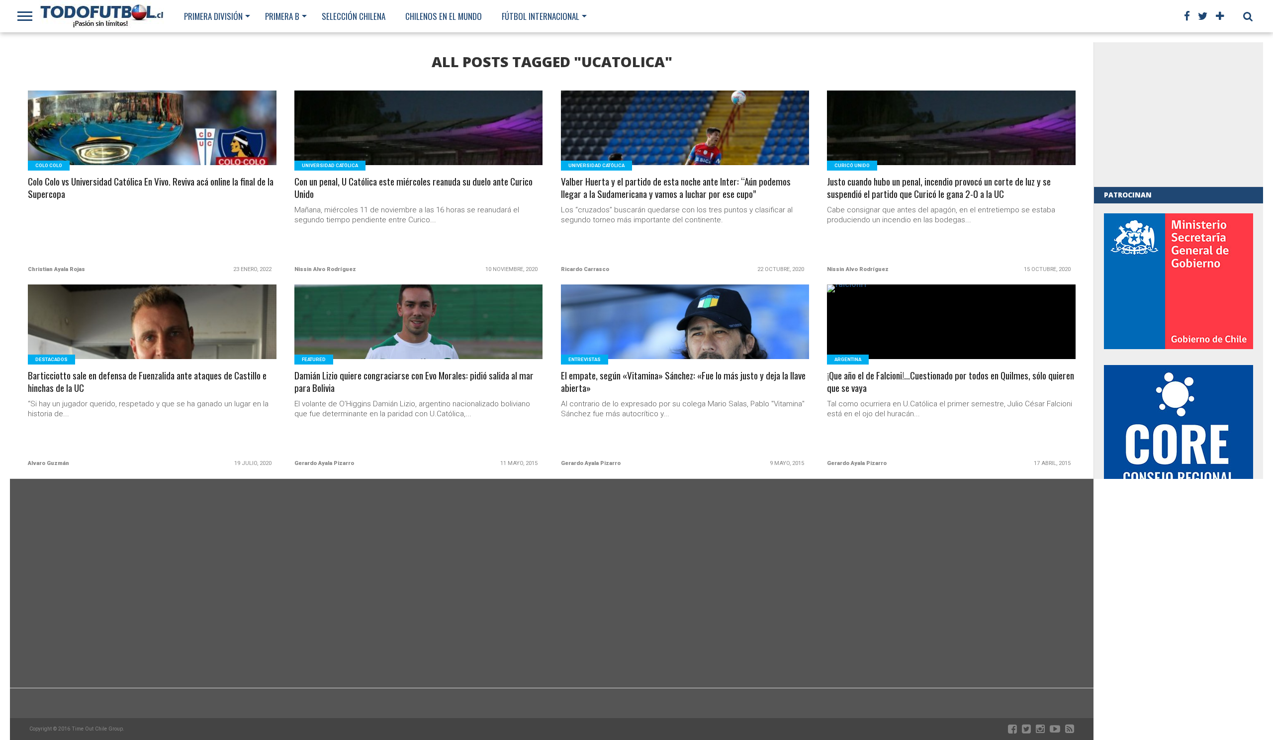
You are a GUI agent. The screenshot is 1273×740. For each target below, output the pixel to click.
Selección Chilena (353, 16)
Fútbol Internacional (540, 16)
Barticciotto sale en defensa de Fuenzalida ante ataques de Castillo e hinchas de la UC (147, 382)
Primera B (282, 16)
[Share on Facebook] (131, 140)
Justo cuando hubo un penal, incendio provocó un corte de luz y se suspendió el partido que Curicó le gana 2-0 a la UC (939, 188)
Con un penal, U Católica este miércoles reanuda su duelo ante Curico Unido (413, 188)
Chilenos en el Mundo (443, 16)
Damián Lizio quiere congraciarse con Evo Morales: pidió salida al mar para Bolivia (414, 382)
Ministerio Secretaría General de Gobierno (1178, 281)
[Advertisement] (1178, 114)
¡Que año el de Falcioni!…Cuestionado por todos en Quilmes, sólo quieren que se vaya (950, 382)
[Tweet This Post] (152, 140)
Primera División (213, 16)
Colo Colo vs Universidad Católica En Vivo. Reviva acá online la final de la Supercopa (150, 188)
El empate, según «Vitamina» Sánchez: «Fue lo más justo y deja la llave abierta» (683, 382)
